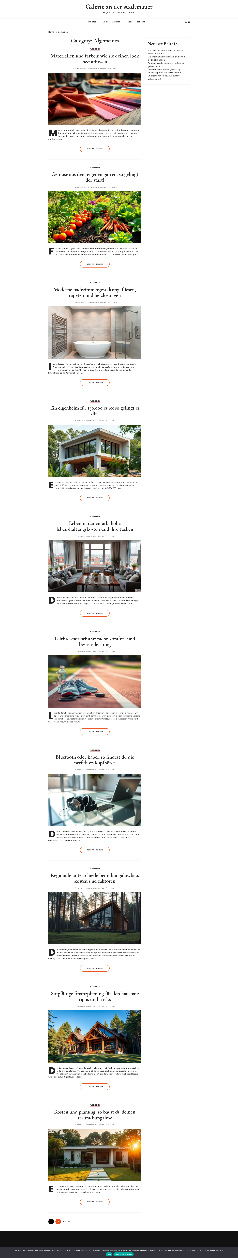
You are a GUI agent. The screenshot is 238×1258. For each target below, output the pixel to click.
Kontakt (141, 22)
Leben (105, 22)
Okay (109, 1254)
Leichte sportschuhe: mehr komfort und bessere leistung (95, 641)
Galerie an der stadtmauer (119, 7)
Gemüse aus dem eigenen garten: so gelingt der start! (94, 177)
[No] (235, 1252)
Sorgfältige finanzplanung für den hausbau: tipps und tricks (95, 996)
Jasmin (114, 69)
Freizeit (129, 22)
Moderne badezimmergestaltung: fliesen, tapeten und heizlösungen (95, 292)
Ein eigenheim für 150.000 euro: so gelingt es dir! (95, 411)
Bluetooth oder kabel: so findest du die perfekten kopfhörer (95, 760)
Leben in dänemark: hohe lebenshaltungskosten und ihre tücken (94, 526)
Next (64, 1221)
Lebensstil (116, 22)
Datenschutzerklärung (123, 1254)
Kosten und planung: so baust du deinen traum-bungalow (94, 1115)
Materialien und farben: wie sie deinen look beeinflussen (95, 59)
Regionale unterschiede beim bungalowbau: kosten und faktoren (95, 878)
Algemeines (93, 22)
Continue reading (95, 149)
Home (51, 32)
